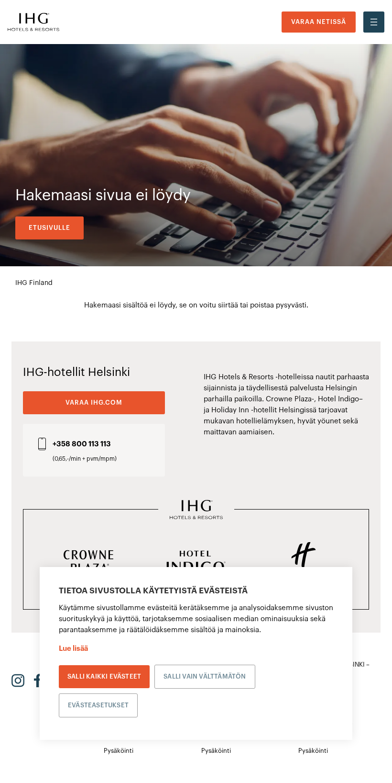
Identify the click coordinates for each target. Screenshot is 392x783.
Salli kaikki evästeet (104, 676)
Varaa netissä (318, 22)
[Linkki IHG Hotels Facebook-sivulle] (38, 680)
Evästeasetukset (98, 705)
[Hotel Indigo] (196, 562)
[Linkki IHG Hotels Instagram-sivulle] (17, 680)
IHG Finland (34, 283)
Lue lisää (73, 648)
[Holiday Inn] (303, 562)
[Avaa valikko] (373, 22)
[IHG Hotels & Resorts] (196, 510)
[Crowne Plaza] (88, 562)
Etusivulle (49, 228)
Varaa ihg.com (93, 402)
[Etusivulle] (33, 22)
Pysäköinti (118, 751)
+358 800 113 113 (82, 444)
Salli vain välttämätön (204, 676)
